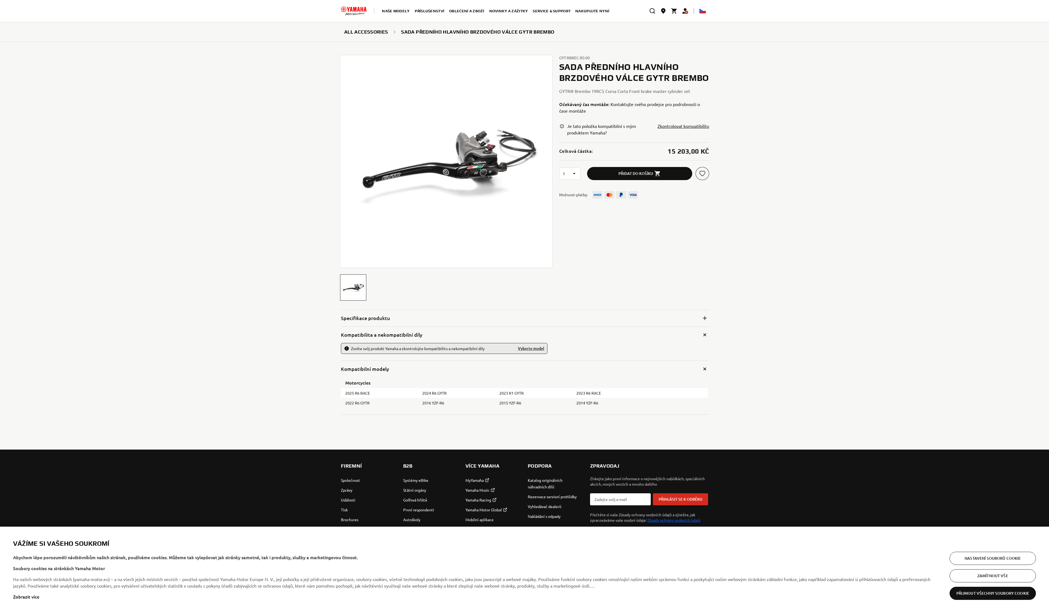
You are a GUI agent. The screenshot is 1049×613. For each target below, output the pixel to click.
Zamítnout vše (992, 575)
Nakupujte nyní (592, 11)
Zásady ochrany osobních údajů (673, 520)
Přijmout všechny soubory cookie (992, 593)
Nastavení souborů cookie (993, 558)
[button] (353, 287)
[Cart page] (674, 11)
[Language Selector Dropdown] (702, 10)
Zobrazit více (26, 597)
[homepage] (354, 11)
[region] (524, 570)
